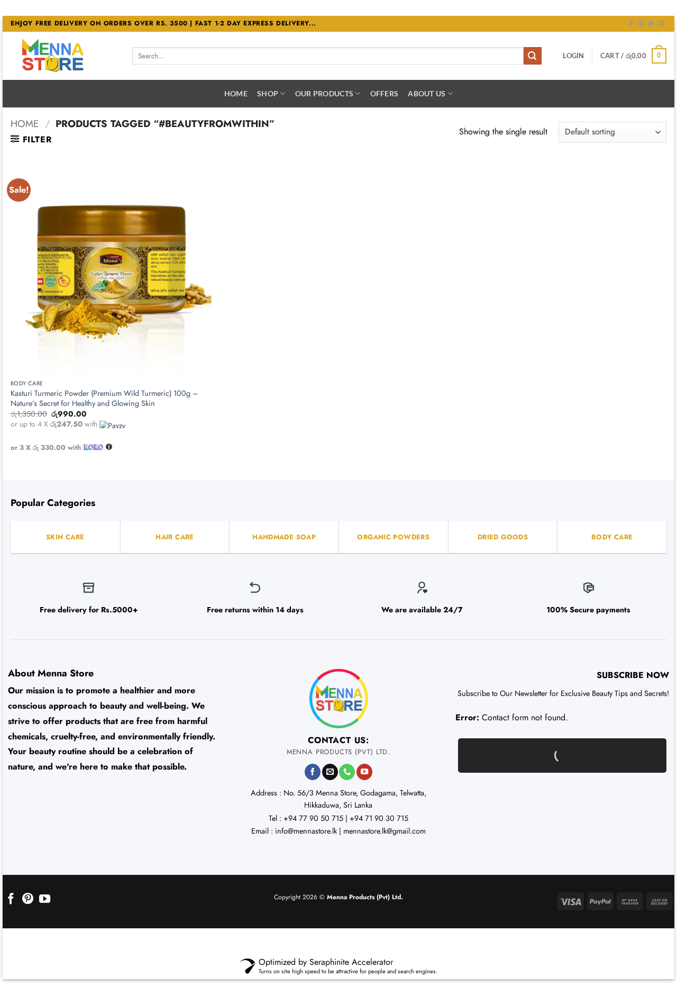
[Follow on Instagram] (641, 24)
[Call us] (347, 772)
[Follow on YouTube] (364, 772)
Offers (384, 93)
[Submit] (533, 56)
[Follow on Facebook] (631, 24)
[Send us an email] (661, 24)
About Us (426, 93)
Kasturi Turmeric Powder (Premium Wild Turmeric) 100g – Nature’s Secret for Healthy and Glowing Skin (104, 398)
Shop (267, 93)
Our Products (324, 93)
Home (236, 93)
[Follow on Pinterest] (27, 899)
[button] (573, 55)
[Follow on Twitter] (651, 24)
